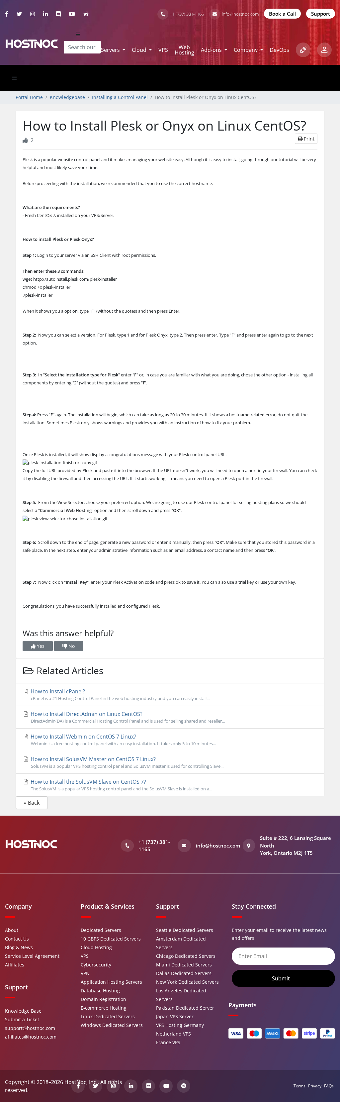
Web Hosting (184, 50)
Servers (111, 49)
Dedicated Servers (101, 930)
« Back (32, 802)
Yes (40, 646)
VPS (163, 49)
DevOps (279, 49)
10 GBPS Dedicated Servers (111, 939)
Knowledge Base (23, 1011)
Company (246, 49)
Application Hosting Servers (111, 982)
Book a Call (282, 13)
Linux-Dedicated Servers (108, 1016)
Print (308, 139)
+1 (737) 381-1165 (187, 14)
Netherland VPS (173, 1034)
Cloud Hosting (96, 947)
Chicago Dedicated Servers (185, 956)
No (71, 646)
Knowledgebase (67, 97)
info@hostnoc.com (240, 14)
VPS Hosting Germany (180, 1025)
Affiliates (14, 964)
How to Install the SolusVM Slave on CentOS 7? (120, 785)
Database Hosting (100, 990)
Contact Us (17, 939)
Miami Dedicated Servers (184, 964)
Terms (299, 1086)
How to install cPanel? (119, 694)
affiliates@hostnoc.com (30, 1037)
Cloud (140, 49)
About (11, 930)
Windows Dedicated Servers (112, 1025)
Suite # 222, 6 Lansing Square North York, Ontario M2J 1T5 (295, 845)
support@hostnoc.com (30, 1028)
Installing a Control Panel (120, 97)
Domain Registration (103, 999)
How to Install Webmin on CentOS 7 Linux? (122, 740)
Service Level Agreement (32, 956)
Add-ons (212, 49)
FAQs (329, 1086)
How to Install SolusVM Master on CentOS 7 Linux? (126, 762)
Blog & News (19, 947)
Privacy (314, 1086)
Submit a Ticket (22, 1019)
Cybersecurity (96, 964)
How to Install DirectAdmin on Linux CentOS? (127, 717)
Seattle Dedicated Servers (184, 930)
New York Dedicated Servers (187, 982)
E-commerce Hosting (104, 1008)
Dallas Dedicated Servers (184, 973)
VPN (85, 973)
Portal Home (29, 97)
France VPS (168, 1042)
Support (320, 13)
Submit (281, 978)
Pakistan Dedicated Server (185, 1008)
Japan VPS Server (175, 1016)
